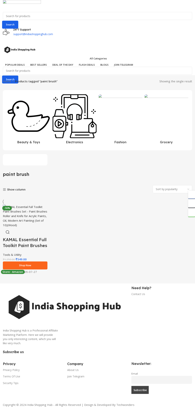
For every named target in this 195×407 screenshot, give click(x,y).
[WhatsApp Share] (191, 213)
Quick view (7, 232)
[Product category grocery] (166, 120)
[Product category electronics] (75, 120)
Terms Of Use (11, 376)
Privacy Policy (11, 370)
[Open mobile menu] (97, 40)
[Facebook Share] (191, 194)
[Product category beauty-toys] (29, 120)
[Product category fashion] (120, 120)
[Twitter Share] (191, 204)
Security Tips (10, 383)
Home (7, 81)
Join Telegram (75, 376)
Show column (16, 189)
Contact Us (138, 294)
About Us (73, 370)
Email (134, 373)
